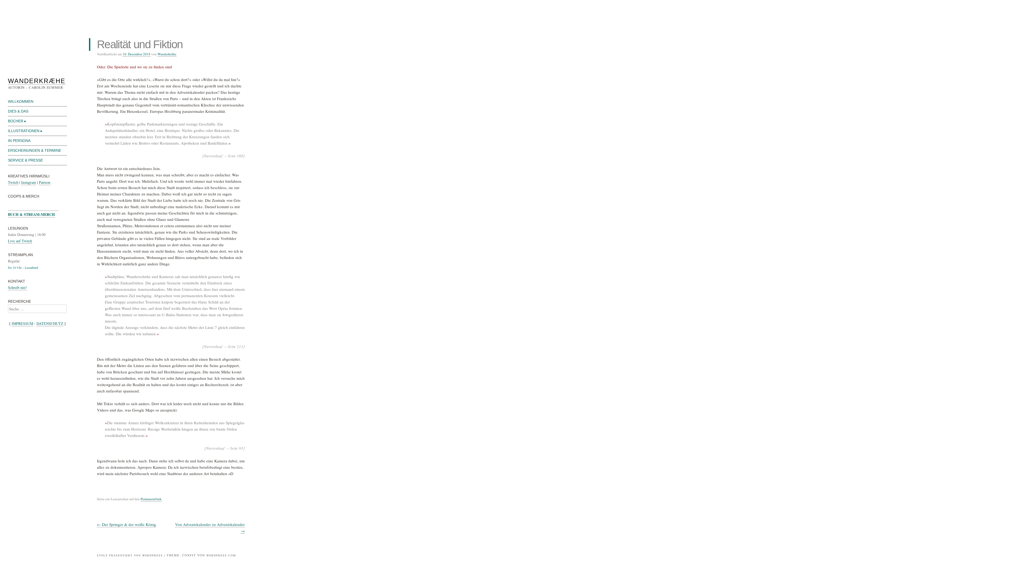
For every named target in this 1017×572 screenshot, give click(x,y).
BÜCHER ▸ (17, 121)
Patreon (44, 182)
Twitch (13, 182)
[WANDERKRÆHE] (37, 42)
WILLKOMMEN (20, 101)
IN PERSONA (19, 140)
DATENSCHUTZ (50, 323)
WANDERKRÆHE (36, 80)
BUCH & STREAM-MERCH (31, 214)
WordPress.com (221, 555)
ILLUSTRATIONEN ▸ (25, 131)
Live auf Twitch (20, 240)
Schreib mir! (17, 287)
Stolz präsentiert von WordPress (130, 555)
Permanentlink (151, 499)
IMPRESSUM (22, 323)
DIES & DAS (18, 111)
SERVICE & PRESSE (25, 160)
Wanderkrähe (167, 54)
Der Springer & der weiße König (126, 524)
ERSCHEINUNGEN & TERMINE (34, 150)
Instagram (28, 182)
